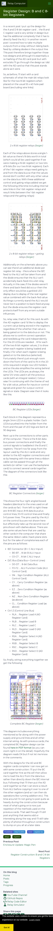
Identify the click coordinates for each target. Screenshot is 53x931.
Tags (5, 882)
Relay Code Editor (17, 901)
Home (6, 875)
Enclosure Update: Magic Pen (19, 845)
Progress (8, 885)
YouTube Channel (17, 895)
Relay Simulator (16, 905)
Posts (6, 878)
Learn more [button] (34, 920)
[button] (49, 3)
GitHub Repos (15, 898)
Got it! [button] (7, 927)
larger (39, 145)
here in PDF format (21, 747)
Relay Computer (17, 3)
